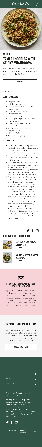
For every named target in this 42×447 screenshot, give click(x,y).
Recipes (20, 81)
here (29, 135)
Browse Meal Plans (21, 347)
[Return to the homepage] (21, 4)
